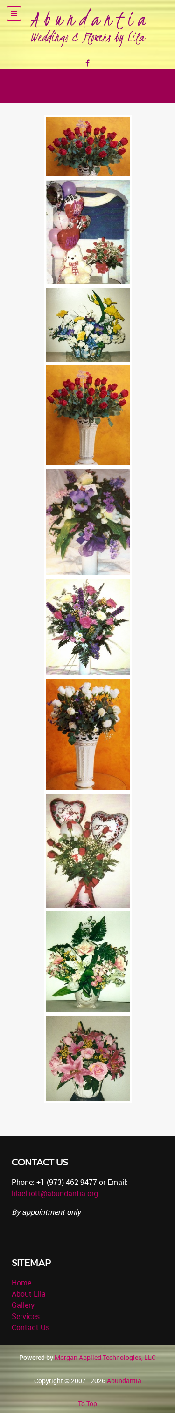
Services (26, 1316)
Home (21, 1283)
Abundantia (124, 1380)
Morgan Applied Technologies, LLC (105, 1357)
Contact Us (30, 1327)
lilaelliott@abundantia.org (55, 1193)
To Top (87, 1403)
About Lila (29, 1294)
